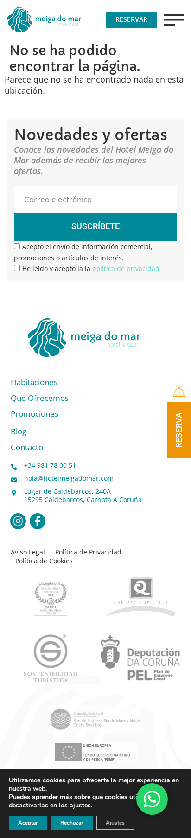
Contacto (27, 447)
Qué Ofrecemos (40, 398)
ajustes (80, 805)
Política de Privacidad (88, 552)
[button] (174, 20)
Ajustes (115, 822)
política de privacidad (125, 268)
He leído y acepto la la (90, 268)
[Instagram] (18, 521)
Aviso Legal (28, 552)
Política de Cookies (44, 561)
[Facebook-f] (37, 521)
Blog (18, 431)
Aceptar (28, 822)
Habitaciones (34, 382)
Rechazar (71, 822)
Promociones (34, 414)
